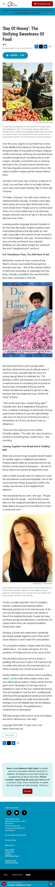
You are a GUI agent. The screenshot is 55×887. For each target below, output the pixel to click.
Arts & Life (9, 735)
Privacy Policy (10, 840)
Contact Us (9, 852)
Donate (27, 791)
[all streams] (51, 884)
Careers (8, 854)
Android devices (11, 863)
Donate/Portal (43, 4)
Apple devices (10, 861)
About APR (9, 850)
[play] (4, 884)
